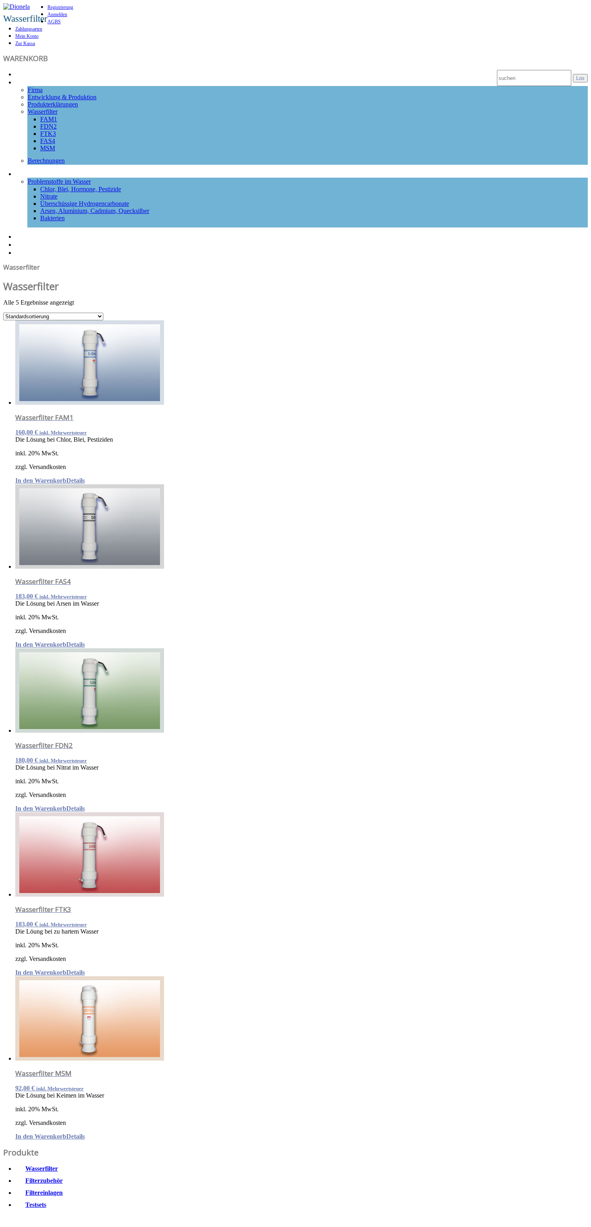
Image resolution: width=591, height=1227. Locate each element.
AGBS (54, 22)
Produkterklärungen (53, 104)
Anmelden (57, 14)
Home (25, 73)
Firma (35, 89)
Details (75, 480)
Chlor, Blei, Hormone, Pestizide (80, 189)
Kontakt (29, 252)
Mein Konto (27, 36)
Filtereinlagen (44, 1192)
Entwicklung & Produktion (62, 97)
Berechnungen (46, 160)
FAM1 (48, 119)
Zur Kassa (25, 43)
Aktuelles (31, 236)
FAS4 (47, 140)
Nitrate (48, 196)
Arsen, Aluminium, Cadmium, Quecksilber (94, 210)
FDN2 (48, 126)
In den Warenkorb (40, 480)
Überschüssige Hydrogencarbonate (84, 203)
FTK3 (48, 133)
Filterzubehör (44, 1180)
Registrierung (60, 7)
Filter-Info (32, 81)
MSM (47, 148)
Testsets (35, 1204)
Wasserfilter (42, 111)
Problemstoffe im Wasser (59, 181)
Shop (24, 244)
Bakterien (52, 218)
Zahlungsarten (28, 29)
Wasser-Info (36, 173)
